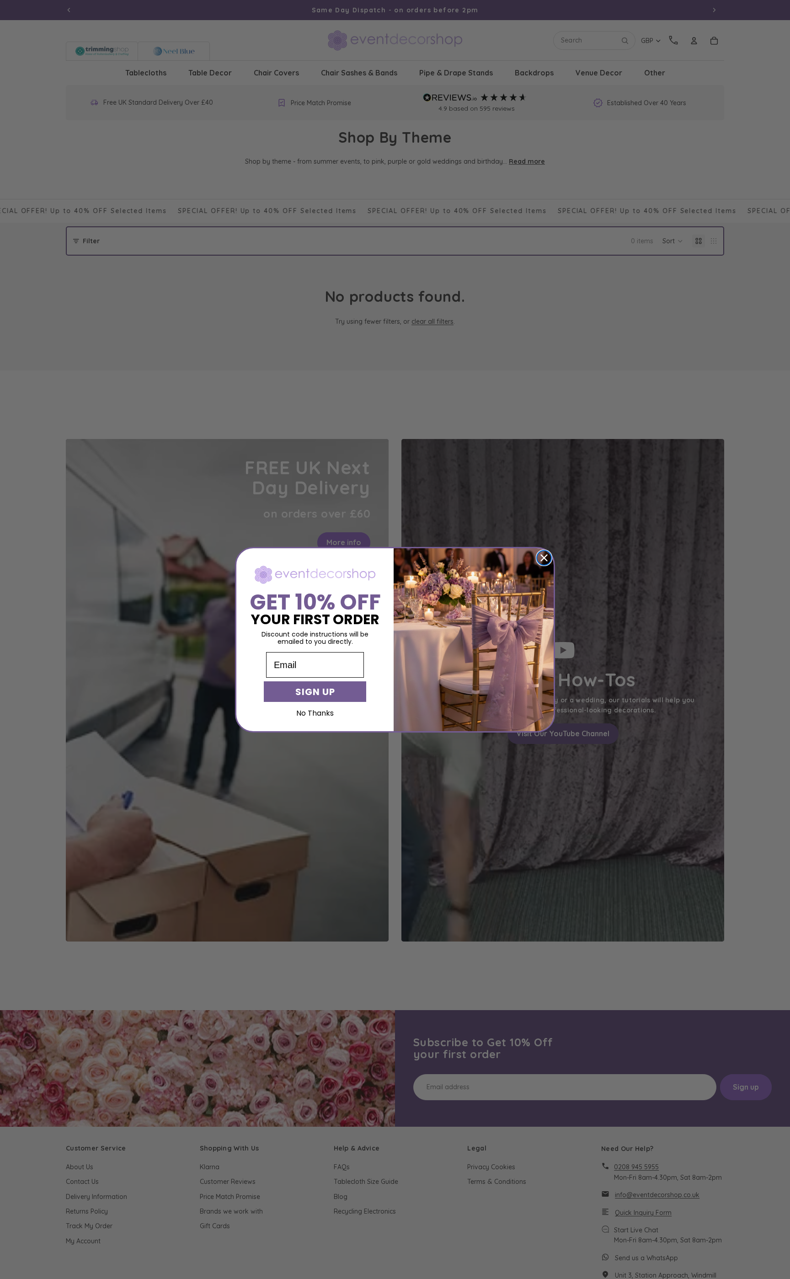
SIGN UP (315, 691)
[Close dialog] (544, 558)
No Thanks (315, 713)
